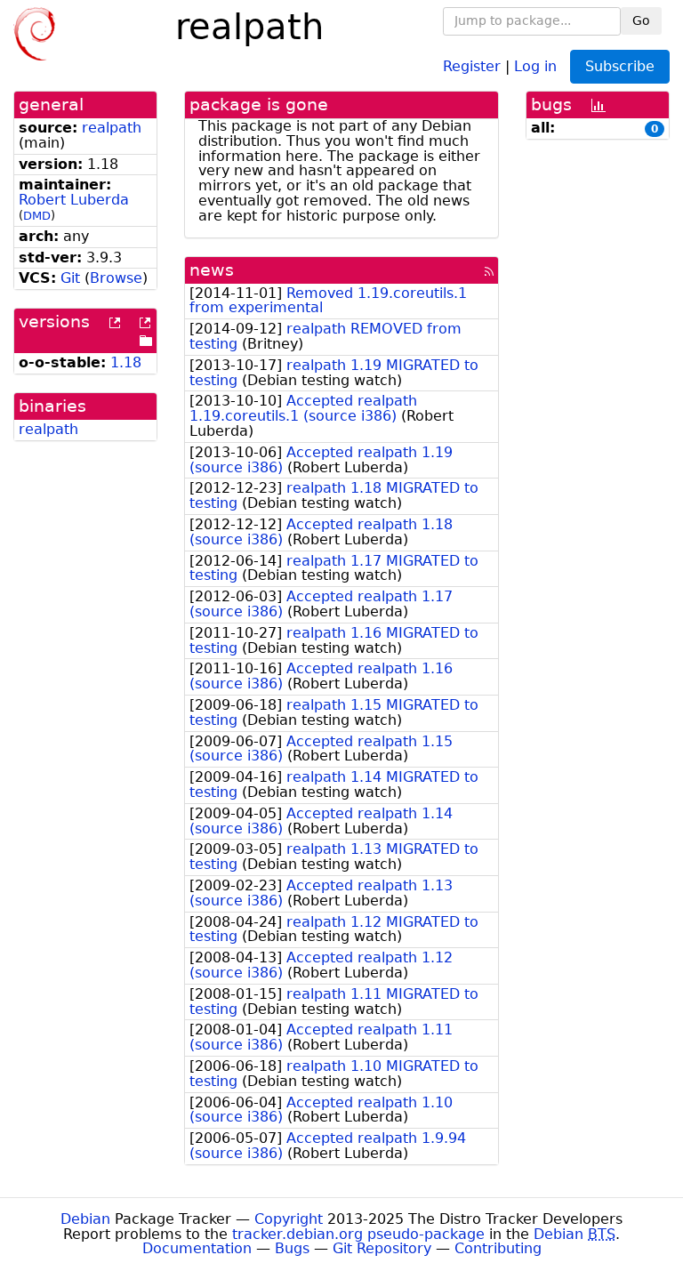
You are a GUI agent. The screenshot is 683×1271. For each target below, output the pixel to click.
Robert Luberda (74, 199)
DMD (37, 215)
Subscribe (620, 66)
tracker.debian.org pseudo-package (358, 1234)
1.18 (125, 362)
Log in (535, 65)
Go (641, 20)
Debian (85, 1219)
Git (70, 277)
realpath (111, 127)
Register (472, 65)
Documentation (197, 1248)
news (211, 270)
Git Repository (382, 1248)
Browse (116, 277)
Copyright (288, 1219)
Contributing (498, 1248)
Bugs (292, 1248)
